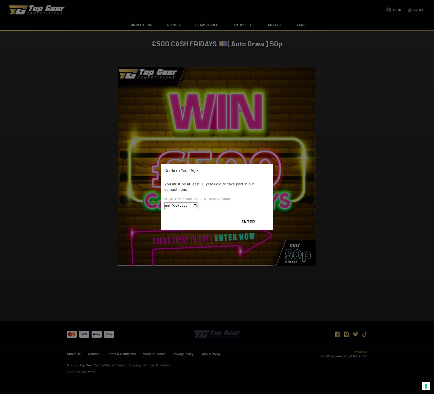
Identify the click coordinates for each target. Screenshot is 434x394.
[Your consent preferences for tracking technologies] (426, 386)
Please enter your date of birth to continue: (197, 199)
